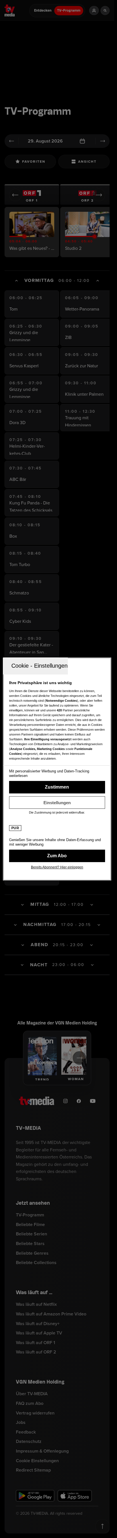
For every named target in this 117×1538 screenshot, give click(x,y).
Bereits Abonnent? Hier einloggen (57, 867)
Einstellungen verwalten (57, 802)
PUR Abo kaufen (57, 856)
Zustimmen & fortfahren (57, 787)
